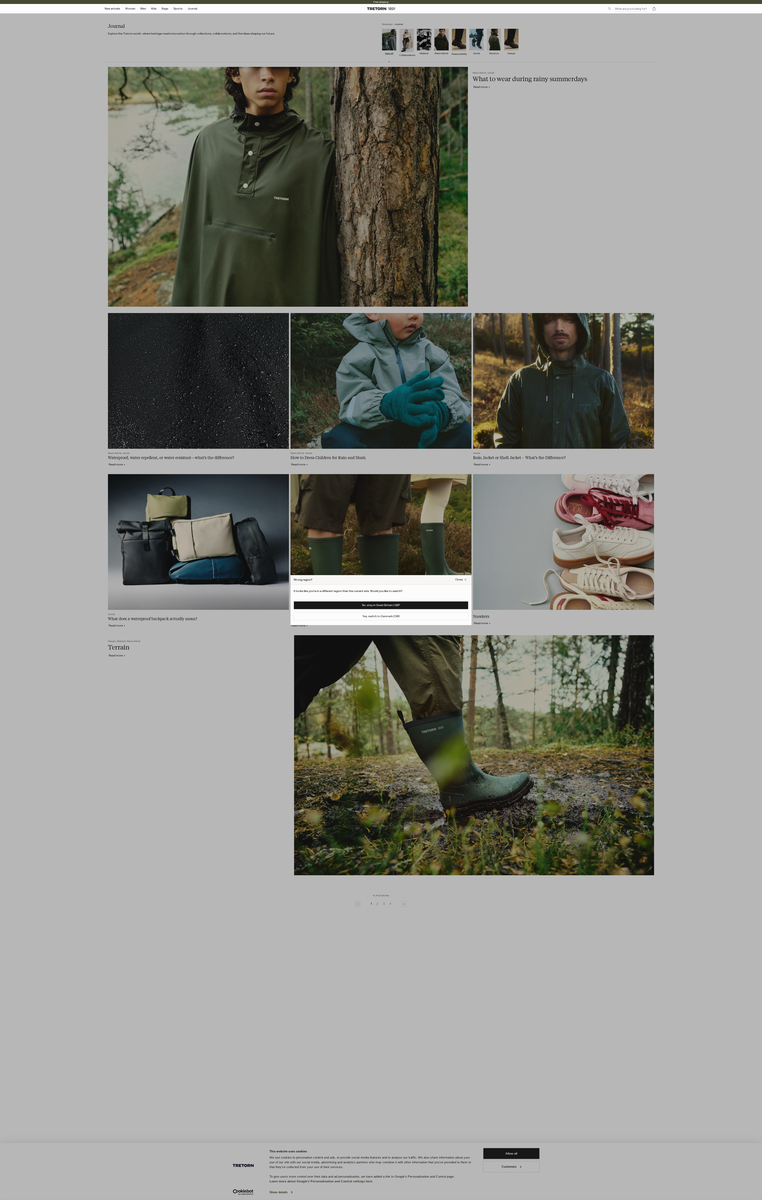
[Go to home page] (381, 8)
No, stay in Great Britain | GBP (381, 605)
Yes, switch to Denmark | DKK (381, 616)
